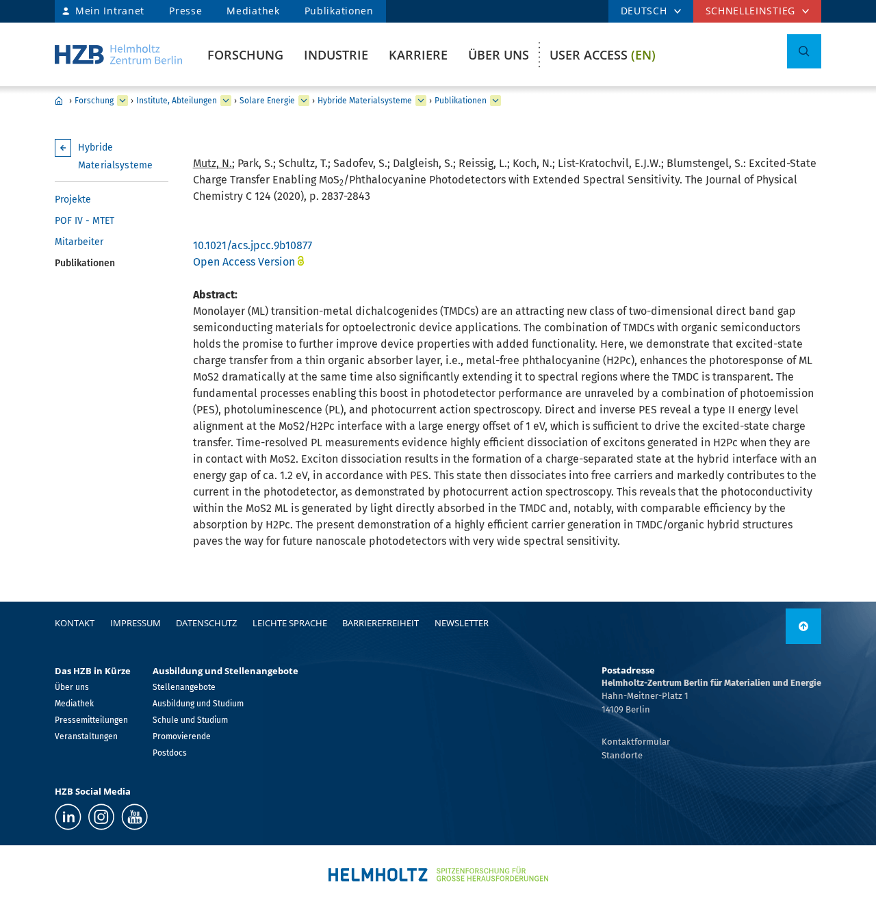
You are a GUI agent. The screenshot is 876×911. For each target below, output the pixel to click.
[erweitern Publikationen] (495, 100)
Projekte (73, 199)
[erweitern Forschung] (122, 100)
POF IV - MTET (84, 221)
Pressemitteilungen (91, 720)
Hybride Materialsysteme (365, 100)
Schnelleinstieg (751, 10)
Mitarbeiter (79, 242)
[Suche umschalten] (804, 51)
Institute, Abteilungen (176, 100)
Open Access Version (244, 261)
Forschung (245, 55)
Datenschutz (206, 623)
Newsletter (462, 623)
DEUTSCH (644, 10)
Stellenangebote (184, 687)
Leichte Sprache (290, 623)
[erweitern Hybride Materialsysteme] (420, 100)
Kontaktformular (636, 741)
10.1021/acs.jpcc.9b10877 (252, 245)
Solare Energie (267, 100)
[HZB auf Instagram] (101, 817)
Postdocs (170, 753)
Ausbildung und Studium (198, 703)
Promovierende (182, 736)
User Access (603, 55)
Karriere (418, 55)
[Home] (118, 54)
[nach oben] (803, 626)
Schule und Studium (190, 720)
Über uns (498, 55)
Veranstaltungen (86, 736)
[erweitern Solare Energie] (303, 100)
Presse (185, 10)
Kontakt (74, 623)
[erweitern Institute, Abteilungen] (225, 100)
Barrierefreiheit (380, 623)
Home (59, 100)
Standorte (622, 755)
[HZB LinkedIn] (68, 817)
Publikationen (339, 10)
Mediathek (253, 10)
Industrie (336, 55)
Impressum (135, 623)
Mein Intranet (109, 10)
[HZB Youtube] (134, 817)
